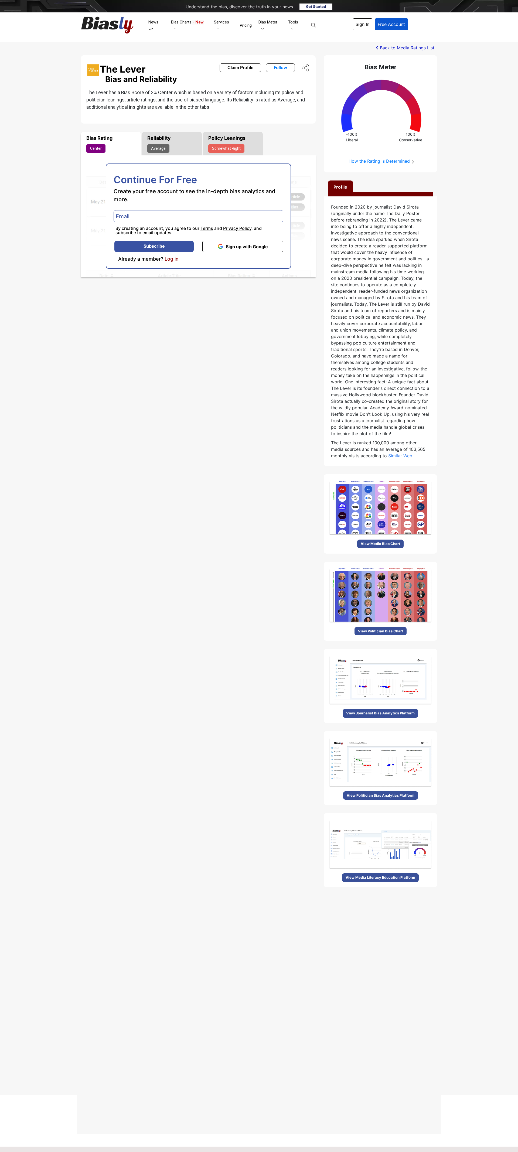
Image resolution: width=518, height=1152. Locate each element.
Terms (206, 228)
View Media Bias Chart (380, 543)
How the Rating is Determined (379, 161)
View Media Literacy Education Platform (380, 877)
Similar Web (400, 455)
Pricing (246, 25)
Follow (280, 67)
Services (221, 22)
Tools (293, 22)
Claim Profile (240, 67)
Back (407, 47)
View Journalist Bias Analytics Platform (380, 713)
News (153, 22)
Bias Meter (267, 22)
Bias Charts (187, 22)
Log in (172, 259)
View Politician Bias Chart (380, 631)
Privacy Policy (237, 228)
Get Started (316, 6)
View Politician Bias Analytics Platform (380, 795)
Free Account (391, 24)
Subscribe (154, 246)
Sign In (362, 24)
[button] (313, 25)
